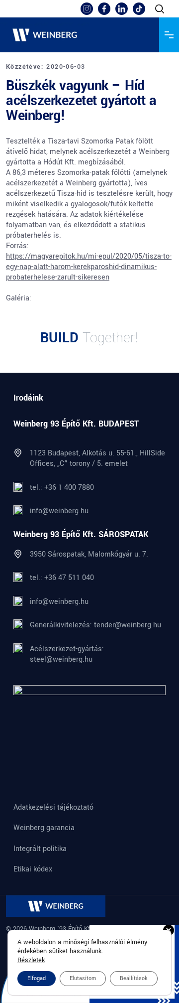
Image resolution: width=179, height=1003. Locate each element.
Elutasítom (83, 978)
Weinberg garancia (44, 828)
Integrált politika (40, 849)
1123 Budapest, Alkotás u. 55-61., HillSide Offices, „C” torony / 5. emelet (97, 458)
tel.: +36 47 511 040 (62, 578)
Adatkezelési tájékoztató (53, 808)
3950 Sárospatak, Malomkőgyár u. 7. (89, 554)
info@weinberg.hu (59, 511)
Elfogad (36, 978)
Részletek (31, 960)
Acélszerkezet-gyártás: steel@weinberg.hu (67, 654)
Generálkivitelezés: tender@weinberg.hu (95, 625)
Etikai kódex (32, 869)
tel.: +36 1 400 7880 (62, 487)
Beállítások (134, 978)
